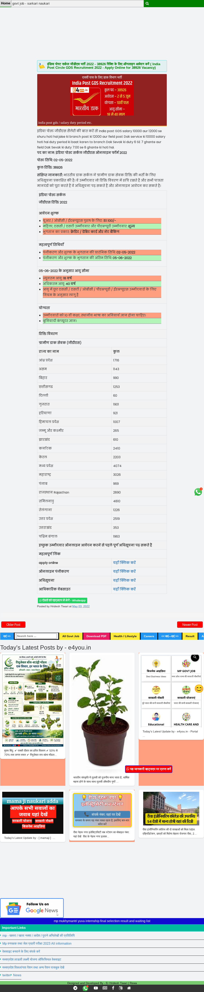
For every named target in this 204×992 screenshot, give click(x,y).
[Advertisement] (102, 28)
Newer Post (190, 624)
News (17, 975)
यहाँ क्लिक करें (124, 580)
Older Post (13, 624)
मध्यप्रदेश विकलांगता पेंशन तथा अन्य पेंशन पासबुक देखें (33, 967)
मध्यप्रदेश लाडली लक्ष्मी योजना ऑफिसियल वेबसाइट (31, 959)
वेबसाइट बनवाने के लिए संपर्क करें (21, 951)
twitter (6, 975)
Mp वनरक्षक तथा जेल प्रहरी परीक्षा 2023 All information (37, 943)
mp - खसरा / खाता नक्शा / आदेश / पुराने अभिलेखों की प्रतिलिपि (38, 935)
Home (5, 3)
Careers (149, 636)
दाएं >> (7, 636)
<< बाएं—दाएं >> (169, 636)
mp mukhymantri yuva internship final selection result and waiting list (102, 921)
